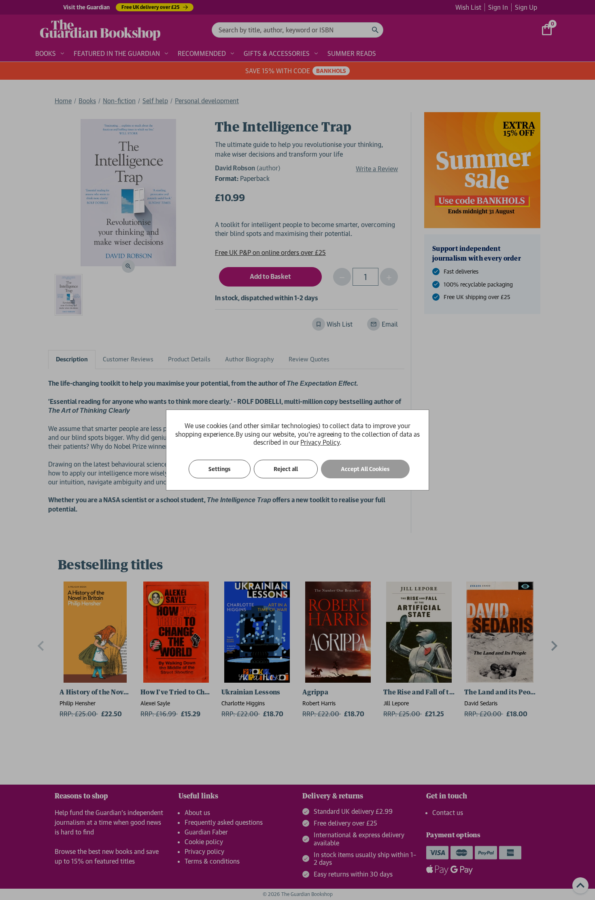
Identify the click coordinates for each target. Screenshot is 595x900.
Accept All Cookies (365, 469)
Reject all (286, 469)
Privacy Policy (319, 442)
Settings (219, 469)
